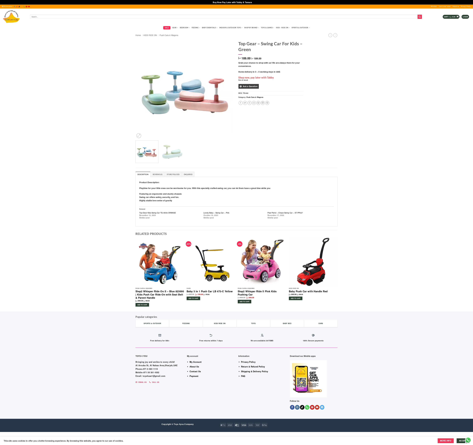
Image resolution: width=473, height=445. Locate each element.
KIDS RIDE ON (150, 35)
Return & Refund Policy (253, 366)
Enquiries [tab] (188, 174)
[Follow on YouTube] (29, 7)
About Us (194, 366)
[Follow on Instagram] (17, 7)
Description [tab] (142, 174)
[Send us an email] (21, 7)
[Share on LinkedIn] (263, 103)
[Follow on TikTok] (19, 7)
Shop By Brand (250, 28)
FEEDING (195, 28)
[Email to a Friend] (254, 103)
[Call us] (24, 7)
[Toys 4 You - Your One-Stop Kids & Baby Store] (14, 16)
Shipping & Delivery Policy (254, 371)
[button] (7, 6)
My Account (196, 361)
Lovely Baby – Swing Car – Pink (216, 212)
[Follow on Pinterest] (26, 7)
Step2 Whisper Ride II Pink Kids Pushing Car (257, 293)
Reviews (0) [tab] (157, 174)
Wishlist (434, 6)
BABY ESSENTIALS (209, 28)
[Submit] (420, 17)
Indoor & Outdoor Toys (230, 28)
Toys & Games (267, 28)
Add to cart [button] (142, 305)
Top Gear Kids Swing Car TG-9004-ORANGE (157, 212)
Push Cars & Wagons (169, 35)
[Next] (229, 89)
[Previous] (140, 89)
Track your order (445, 6)
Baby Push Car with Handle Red (308, 291)
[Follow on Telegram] (322, 407)
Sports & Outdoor (300, 28)
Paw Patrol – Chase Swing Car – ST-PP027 (285, 212)
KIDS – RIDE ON (282, 28)
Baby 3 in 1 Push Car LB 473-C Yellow (210, 291)
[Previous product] (335, 35)
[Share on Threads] (249, 103)
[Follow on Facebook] (14, 7)
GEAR (174, 28)
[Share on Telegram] (267, 103)
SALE (167, 28)
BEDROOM (184, 28)
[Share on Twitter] (245, 103)
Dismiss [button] (256, 2)
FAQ (243, 376)
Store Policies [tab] (173, 174)
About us (455, 6)
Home (138, 35)
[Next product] (330, 35)
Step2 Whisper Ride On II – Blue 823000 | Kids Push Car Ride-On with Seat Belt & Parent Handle (159, 294)
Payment (194, 376)
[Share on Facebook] (241, 103)
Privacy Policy (466, 6)
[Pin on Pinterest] (258, 103)
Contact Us (195, 371)
